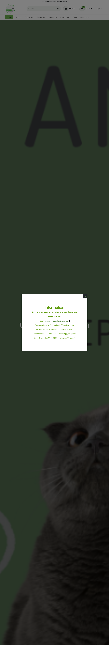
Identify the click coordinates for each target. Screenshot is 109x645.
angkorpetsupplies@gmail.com (57, 321)
